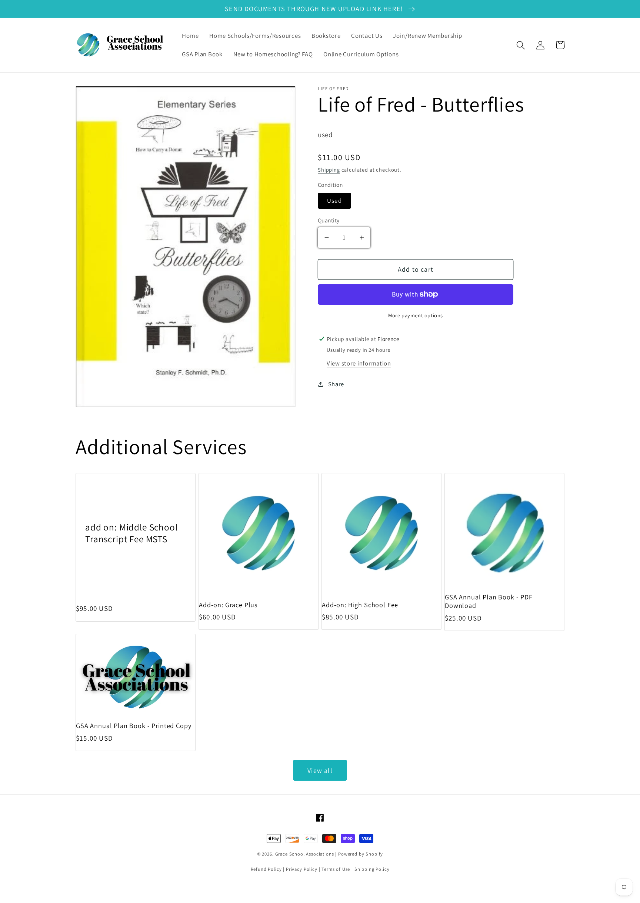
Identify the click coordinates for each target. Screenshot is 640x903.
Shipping (329, 169)
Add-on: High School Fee (360, 605)
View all (320, 770)
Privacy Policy (301, 869)
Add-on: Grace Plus (228, 605)
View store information (359, 363)
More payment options (415, 315)
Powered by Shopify (360, 854)
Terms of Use (335, 869)
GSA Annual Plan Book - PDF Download (489, 601)
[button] (521, 45)
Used (334, 200)
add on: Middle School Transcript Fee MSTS (131, 533)
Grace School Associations (304, 854)
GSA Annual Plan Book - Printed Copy (133, 725)
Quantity (329, 220)
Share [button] (336, 384)
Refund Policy (266, 869)
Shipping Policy (372, 869)
